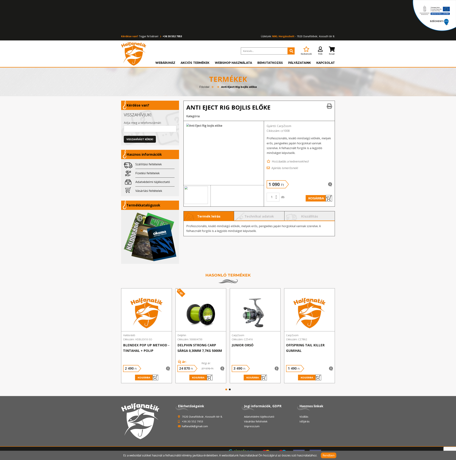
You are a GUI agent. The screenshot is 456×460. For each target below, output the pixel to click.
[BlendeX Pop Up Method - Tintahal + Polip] (146, 309)
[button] (197, 196)
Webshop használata (233, 62)
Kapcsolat (325, 62)
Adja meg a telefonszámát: (142, 123)
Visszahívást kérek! (139, 139)
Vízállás (303, 416)
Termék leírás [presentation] (208, 216)
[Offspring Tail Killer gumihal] (309, 309)
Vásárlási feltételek (148, 191)
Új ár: (182, 361)
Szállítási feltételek (148, 164)
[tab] (209, 216)
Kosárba (316, 198)
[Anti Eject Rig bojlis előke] (224, 153)
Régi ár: (206, 363)
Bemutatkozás (270, 62)
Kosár (332, 53)
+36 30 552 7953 (172, 36)
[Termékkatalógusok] (150, 237)
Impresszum (252, 426)
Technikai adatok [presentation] (259, 216)
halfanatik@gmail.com (195, 426)
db (282, 197)
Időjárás (304, 421)
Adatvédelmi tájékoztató (152, 182)
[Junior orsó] (255, 309)
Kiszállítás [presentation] (309, 216)
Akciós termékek (195, 62)
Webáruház (165, 62)
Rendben (329, 455)
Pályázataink (299, 62)
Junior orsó (242, 345)
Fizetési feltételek (147, 173)
